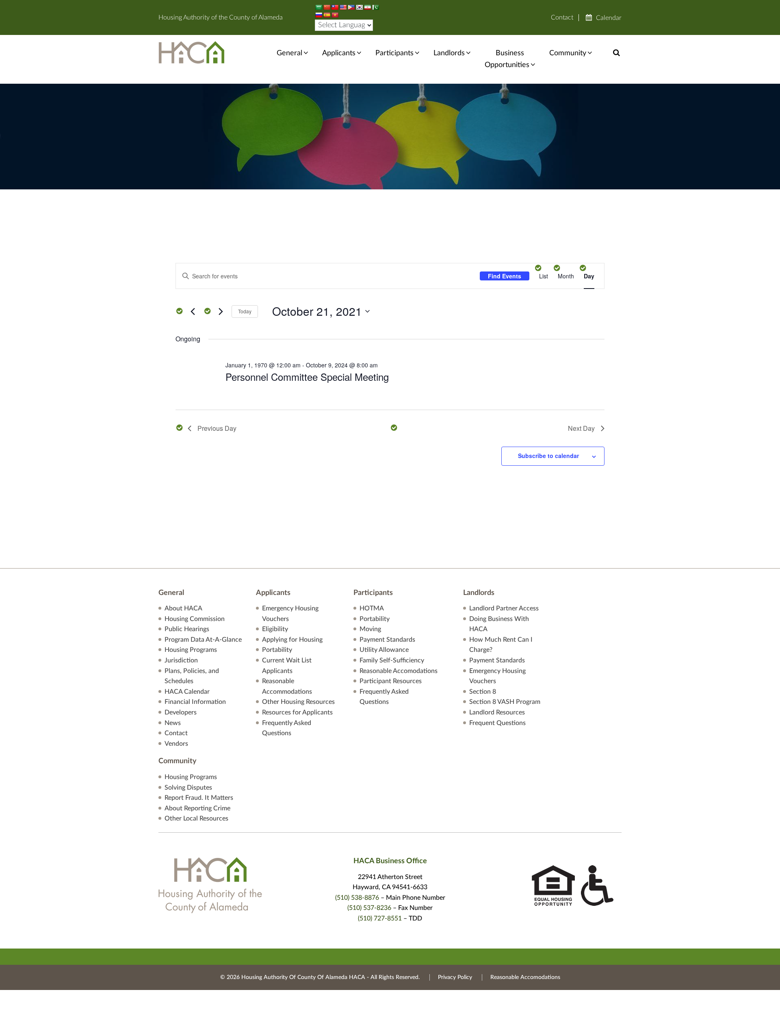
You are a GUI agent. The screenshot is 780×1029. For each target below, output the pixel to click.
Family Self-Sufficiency (392, 660)
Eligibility (275, 629)
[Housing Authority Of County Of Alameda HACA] (191, 52)
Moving (370, 629)
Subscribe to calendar (548, 456)
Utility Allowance (384, 650)
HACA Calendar (187, 691)
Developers (181, 712)
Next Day (581, 428)
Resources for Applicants (297, 712)
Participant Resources (391, 681)
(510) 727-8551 (380, 918)
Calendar (609, 18)
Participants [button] (394, 53)
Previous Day (216, 428)
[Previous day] (192, 311)
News (173, 723)
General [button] (289, 53)
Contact (562, 17)
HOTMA (372, 608)
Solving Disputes (188, 787)
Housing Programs (191, 650)
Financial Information (195, 702)
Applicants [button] (338, 53)
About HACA (183, 608)
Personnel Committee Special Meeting (307, 376)
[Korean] (359, 7)
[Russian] (318, 15)
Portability (277, 650)
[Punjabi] (375, 7)
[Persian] (367, 7)
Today (244, 311)
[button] (616, 52)
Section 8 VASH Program (504, 702)
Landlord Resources (497, 712)
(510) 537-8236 (369, 908)
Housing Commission (195, 619)
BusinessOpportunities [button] (507, 59)
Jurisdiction (181, 660)
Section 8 (482, 691)
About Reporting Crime (197, 808)
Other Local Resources (196, 818)
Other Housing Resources (298, 702)
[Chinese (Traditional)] (334, 7)
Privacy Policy (455, 977)
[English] (343, 7)
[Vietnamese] (334, 15)
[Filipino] (351, 7)
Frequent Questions (497, 723)
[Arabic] (318, 7)
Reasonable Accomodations (399, 671)
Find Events (504, 276)
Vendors (176, 743)
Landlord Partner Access (504, 608)
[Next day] (220, 311)
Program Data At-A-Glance (203, 639)
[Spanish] (326, 15)
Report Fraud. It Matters (199, 798)
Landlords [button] (449, 53)
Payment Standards (387, 639)
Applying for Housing (292, 639)
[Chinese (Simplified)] (326, 7)
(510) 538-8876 (357, 897)
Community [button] (567, 53)
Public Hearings (187, 629)
